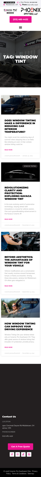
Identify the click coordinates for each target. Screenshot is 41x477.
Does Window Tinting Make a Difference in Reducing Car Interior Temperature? (20, 126)
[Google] (29, 454)
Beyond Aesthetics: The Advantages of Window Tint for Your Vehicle (19, 261)
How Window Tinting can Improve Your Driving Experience (20, 326)
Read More (8, 150)
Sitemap (31, 474)
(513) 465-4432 (7, 436)
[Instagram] (17, 454)
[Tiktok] (23, 454)
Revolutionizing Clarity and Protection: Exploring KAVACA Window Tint (18, 193)
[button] (20, 27)
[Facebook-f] (12, 454)
